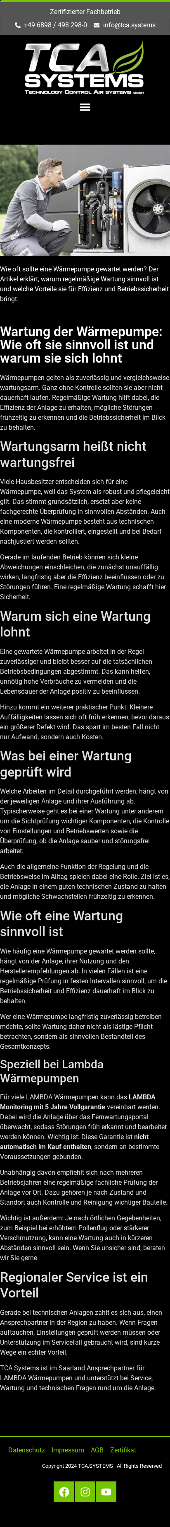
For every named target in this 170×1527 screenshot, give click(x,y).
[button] (85, 107)
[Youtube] (106, 1491)
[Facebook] (64, 1491)
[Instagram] (85, 1491)
